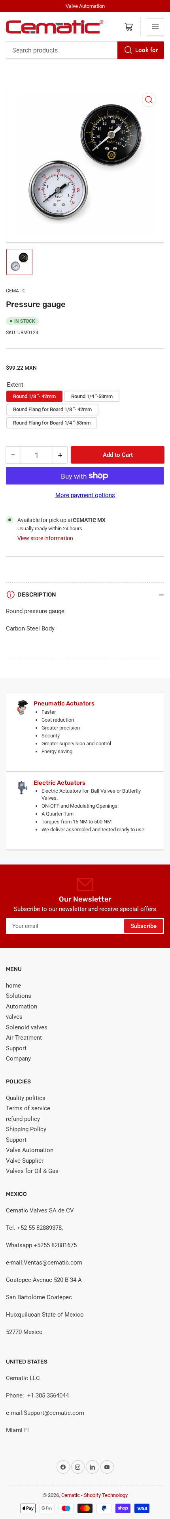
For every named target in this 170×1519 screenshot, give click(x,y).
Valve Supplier (24, 1160)
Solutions (18, 995)
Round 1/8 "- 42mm (34, 396)
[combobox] (85, 50)
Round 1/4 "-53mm (92, 396)
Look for (146, 50)
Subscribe (143, 926)
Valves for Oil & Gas (32, 1171)
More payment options (85, 495)
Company (18, 1058)
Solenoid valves (26, 1027)
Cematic (16, 291)
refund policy (23, 1118)
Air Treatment (24, 1037)
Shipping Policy (26, 1129)
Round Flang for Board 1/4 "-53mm (52, 423)
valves (14, 1016)
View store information (45, 538)
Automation (21, 1006)
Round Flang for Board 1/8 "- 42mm (52, 409)
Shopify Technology (106, 1495)
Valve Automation (29, 1150)
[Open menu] (155, 27)
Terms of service (28, 1108)
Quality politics (25, 1098)
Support (16, 1048)
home (13, 985)
